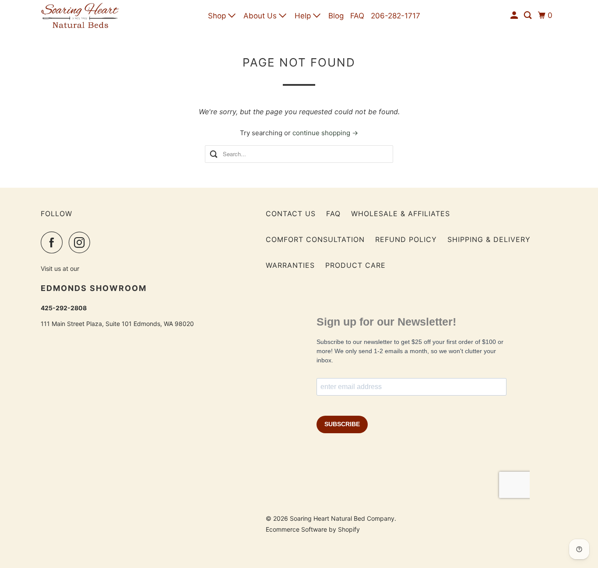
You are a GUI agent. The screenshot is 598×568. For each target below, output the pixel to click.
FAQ (357, 15)
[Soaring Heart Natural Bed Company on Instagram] (82, 242)
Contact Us (291, 213)
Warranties (290, 265)
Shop (218, 15)
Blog (336, 15)
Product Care (355, 265)
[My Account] (515, 15)
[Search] (528, 15)
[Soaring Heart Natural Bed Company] (80, 15)
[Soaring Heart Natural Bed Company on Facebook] (54, 242)
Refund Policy (406, 239)
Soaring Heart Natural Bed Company (342, 518)
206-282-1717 (395, 15)
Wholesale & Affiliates (400, 213)
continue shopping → (325, 133)
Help (304, 15)
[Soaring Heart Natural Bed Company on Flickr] (99, 242)
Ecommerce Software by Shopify (313, 529)
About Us (261, 15)
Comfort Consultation (315, 239)
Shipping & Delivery (489, 239)
